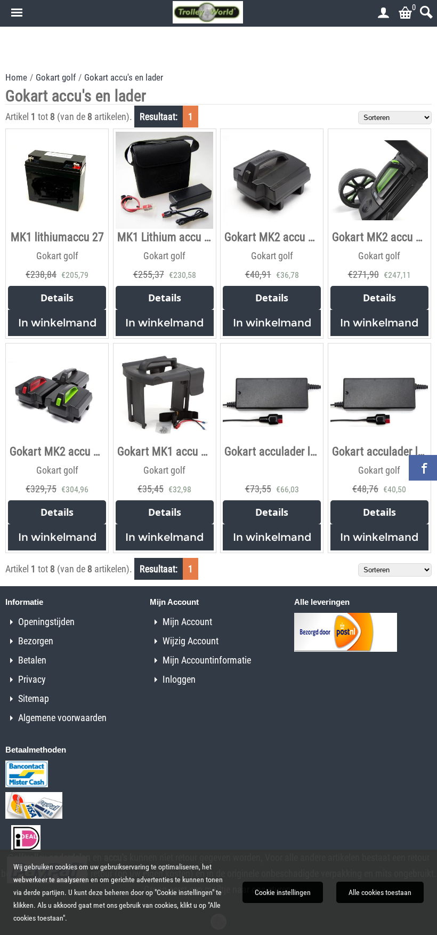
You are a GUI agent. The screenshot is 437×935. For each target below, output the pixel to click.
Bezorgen (35, 640)
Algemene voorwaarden (62, 717)
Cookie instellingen (283, 892)
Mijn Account (187, 621)
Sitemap (33, 698)
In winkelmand (57, 322)
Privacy (32, 679)
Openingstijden (46, 621)
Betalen (32, 660)
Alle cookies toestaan (380, 892)
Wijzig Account (190, 640)
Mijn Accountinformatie (207, 660)
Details (57, 297)
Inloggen (179, 679)
